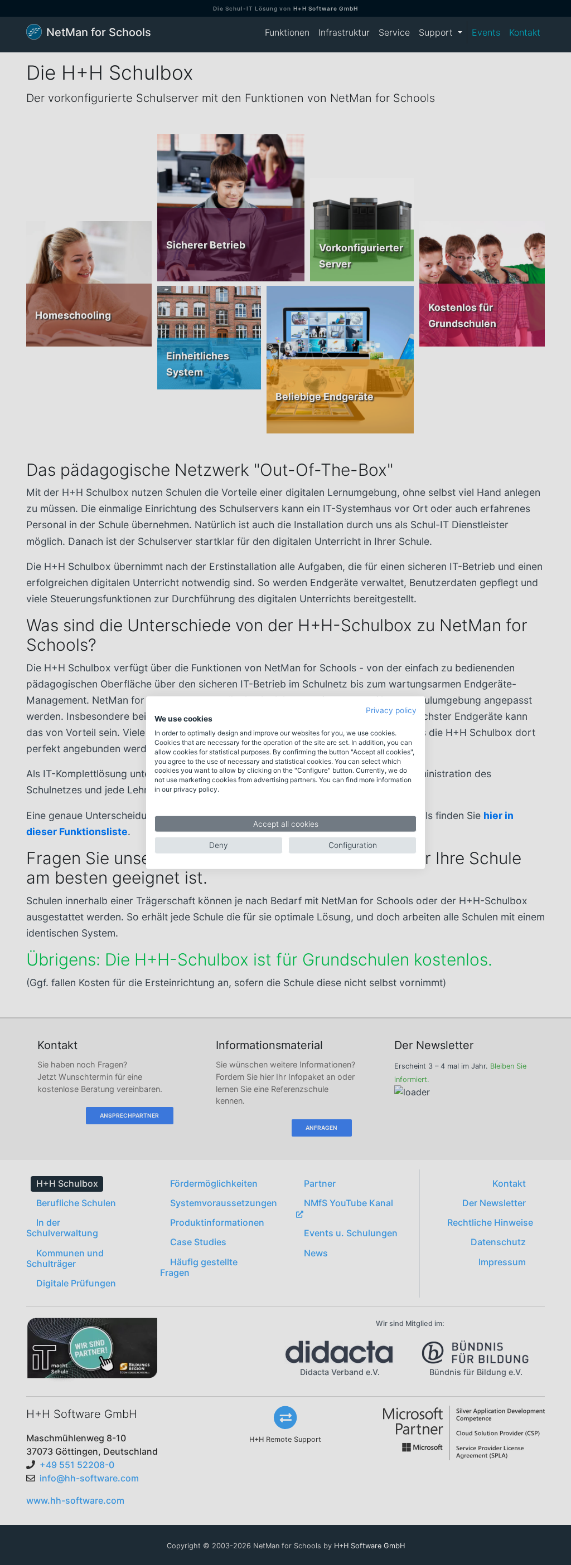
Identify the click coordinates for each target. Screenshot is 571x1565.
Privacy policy (391, 709)
